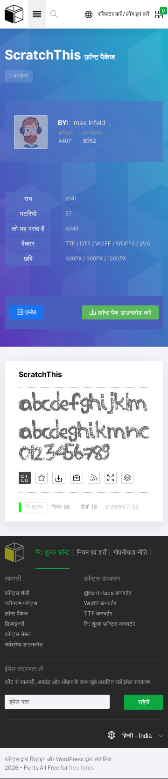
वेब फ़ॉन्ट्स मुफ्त (14, 14)
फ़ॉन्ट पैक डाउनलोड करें (124, 312)
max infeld (89, 122)
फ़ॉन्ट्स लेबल (18, 634)
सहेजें (143, 701)
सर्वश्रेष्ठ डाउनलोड (23, 644)
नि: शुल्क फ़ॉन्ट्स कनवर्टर (109, 623)
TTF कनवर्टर (98, 613)
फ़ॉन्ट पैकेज (16, 613)
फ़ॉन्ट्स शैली (17, 592)
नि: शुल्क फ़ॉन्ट (52, 552)
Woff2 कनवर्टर (100, 603)
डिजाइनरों (14, 623)
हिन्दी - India (137, 735)
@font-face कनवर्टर (107, 592)
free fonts (81, 767)
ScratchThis (40, 374)
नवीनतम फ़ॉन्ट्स (21, 603)
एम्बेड (30, 312)
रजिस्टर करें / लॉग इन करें (123, 14)
